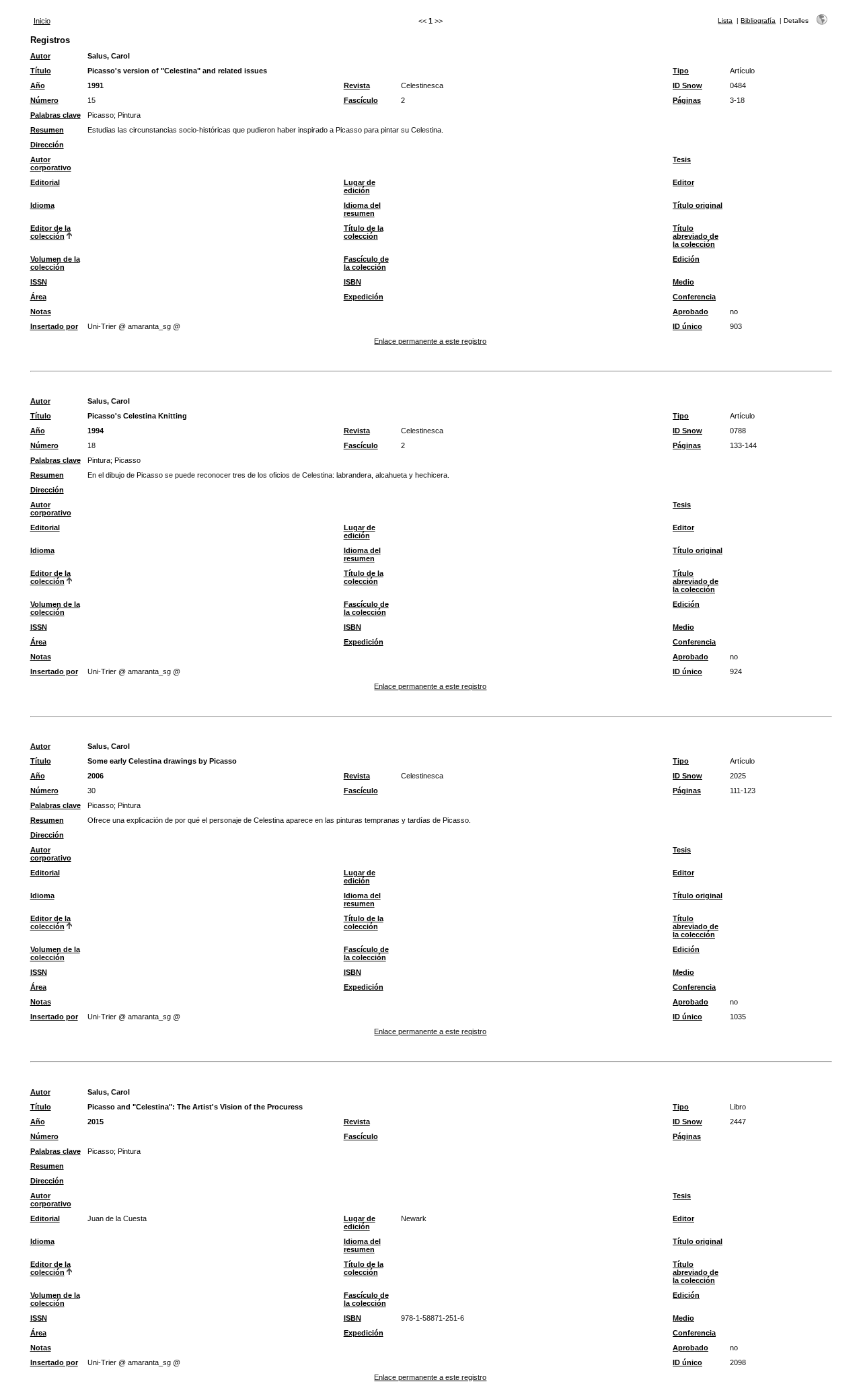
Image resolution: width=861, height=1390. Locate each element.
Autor (40, 56)
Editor (683, 182)
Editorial (45, 182)
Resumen (47, 130)
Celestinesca (422, 85)
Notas (40, 311)
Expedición (363, 297)
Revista (357, 85)
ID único (687, 326)
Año (37, 85)
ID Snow (687, 85)
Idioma (42, 205)
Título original (697, 205)
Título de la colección (363, 232)
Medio (683, 282)
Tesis (682, 159)
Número (44, 100)
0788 (738, 431)
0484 (738, 85)
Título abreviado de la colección (695, 236)
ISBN (352, 282)
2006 (95, 776)
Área (38, 297)
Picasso (100, 115)
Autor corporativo (50, 163)
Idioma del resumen (362, 209)
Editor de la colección (50, 232)
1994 (95, 431)
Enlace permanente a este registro (430, 341)
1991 (95, 85)
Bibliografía (758, 20)
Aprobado (690, 311)
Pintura (129, 115)
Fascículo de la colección (366, 263)
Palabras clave (55, 115)
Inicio (42, 21)
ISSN (38, 282)
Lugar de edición (359, 186)
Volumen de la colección (55, 263)
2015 (95, 1122)
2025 (738, 776)
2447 (738, 1122)
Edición (686, 259)
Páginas (687, 100)
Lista (725, 20)
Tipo (681, 71)
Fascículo (361, 100)
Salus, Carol (108, 56)
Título (40, 71)
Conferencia (694, 297)
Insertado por (54, 326)
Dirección (47, 145)
